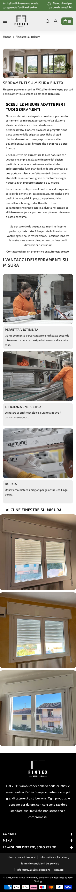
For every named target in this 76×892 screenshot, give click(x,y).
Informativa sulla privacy (54, 857)
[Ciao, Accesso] (55, 21)
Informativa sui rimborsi (21, 857)
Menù (7, 840)
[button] (5, 21)
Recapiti (59, 869)
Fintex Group (18, 877)
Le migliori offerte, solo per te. (30, 847)
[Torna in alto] (67, 879)
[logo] (38, 768)
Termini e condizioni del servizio (40, 863)
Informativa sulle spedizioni (33, 869)
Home (7, 37)
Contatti (10, 834)
